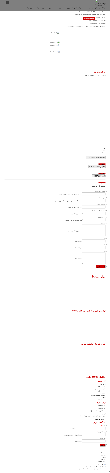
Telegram (103, 453)
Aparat (103, 457)
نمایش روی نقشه (99, 419)
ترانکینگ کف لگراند (89, 75)
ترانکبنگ (103, 75)
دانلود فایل (102, 150)
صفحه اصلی (100, 18)
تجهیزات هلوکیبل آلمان (58, 18)
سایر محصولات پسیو (74, 18)
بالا (109, 472)
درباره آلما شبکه (99, 20)
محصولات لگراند (89, 18)
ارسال (103, 445)
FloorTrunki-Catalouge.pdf (96, 157)
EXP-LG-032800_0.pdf (97, 167)
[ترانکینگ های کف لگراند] (73, 113)
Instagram (103, 450)
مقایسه (103, 148)
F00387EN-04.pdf (98, 176)
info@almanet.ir (93, 411)
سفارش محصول (101, 152)
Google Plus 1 (102, 461)
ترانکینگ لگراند (97, 75)
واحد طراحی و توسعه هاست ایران (86, 468)
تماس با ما (15, 18)
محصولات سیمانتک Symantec (30, 18)
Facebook (103, 455)
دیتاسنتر (45, 18)
